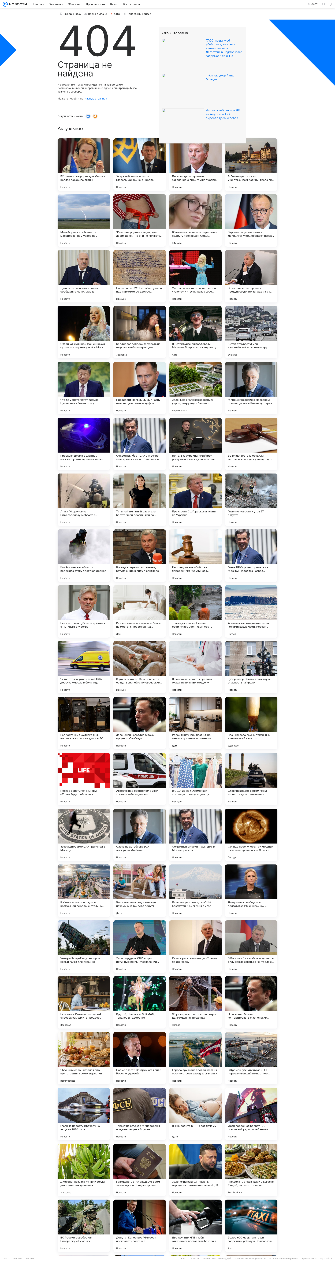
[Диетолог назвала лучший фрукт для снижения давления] (84, 1170)
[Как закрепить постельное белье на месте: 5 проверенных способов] (139, 611)
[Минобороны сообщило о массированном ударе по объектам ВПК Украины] (84, 220)
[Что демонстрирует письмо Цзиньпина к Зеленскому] (84, 388)
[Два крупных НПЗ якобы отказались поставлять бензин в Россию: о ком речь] (195, 1226)
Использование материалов (283, 1258)
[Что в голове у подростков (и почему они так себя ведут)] (139, 890)
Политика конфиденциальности (250, 1258)
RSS (183, 1258)
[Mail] (5, 4)
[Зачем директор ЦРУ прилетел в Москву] (84, 835)
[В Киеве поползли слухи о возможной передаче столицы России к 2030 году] (84, 890)
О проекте (194, 1258)
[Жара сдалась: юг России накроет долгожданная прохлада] (195, 1002)
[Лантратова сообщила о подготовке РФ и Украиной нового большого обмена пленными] (251, 890)
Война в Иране (97, 14)
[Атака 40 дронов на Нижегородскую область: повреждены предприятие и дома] (84, 500)
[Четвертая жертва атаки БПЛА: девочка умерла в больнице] (84, 667)
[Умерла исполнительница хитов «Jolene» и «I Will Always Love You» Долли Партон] (195, 276)
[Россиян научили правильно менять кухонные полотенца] (195, 723)
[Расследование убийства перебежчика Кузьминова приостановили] (195, 555)
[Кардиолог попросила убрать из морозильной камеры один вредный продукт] (139, 332)
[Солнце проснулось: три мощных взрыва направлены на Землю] (251, 835)
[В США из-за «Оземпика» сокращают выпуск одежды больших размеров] (195, 779)
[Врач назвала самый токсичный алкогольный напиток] (251, 723)
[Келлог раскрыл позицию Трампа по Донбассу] (195, 946)
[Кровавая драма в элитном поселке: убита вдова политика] (84, 444)
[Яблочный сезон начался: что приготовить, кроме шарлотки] (84, 1058)
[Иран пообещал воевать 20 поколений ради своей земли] (251, 1114)
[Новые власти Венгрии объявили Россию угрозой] (139, 1058)
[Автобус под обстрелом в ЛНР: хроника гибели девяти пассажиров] (139, 779)
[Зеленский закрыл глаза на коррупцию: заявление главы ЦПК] (195, 1170)
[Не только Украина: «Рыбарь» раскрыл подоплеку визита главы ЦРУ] (195, 444)
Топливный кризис (139, 14)
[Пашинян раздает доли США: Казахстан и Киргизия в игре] (195, 890)
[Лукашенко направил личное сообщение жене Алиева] (84, 276)
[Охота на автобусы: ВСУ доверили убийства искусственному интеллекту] (139, 835)
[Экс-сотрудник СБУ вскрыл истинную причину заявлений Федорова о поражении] (139, 946)
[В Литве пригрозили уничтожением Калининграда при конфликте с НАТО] (251, 164)
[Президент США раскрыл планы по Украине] (195, 500)
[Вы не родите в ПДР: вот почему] (195, 1114)
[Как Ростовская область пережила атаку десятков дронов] (84, 555)
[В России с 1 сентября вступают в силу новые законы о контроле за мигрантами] (251, 946)
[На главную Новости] (17, 4)
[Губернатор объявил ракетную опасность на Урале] (251, 667)
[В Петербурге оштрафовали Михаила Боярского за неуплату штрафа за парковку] (195, 332)
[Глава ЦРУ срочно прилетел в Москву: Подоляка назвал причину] (251, 555)
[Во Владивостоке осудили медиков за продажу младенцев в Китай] (251, 444)
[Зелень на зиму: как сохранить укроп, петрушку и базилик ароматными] (195, 388)
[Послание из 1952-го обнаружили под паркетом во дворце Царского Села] (139, 276)
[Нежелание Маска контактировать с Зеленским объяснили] (251, 1002)
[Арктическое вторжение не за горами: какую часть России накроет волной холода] (251, 611)
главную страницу (95, 98)
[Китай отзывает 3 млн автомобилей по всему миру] (251, 332)
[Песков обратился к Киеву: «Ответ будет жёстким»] (84, 779)
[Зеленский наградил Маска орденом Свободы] (139, 723)
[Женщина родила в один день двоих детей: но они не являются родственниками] (139, 220)
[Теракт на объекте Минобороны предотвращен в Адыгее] (139, 1114)
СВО (117, 14)
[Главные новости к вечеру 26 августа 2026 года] (84, 1114)
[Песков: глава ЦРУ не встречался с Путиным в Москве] (84, 611)
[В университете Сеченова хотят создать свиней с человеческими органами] (139, 667)
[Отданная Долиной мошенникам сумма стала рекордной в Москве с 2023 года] (84, 332)
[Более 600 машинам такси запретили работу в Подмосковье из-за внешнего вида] (251, 1226)
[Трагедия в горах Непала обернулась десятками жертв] (195, 611)
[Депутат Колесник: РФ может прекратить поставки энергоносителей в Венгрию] (139, 1226)
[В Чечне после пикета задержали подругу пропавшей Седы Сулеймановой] (195, 220)
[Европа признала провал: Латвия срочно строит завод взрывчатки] (195, 1058)
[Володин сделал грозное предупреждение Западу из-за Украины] (251, 276)
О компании (16, 1258)
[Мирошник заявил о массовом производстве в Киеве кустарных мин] (251, 388)
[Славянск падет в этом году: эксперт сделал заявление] (251, 779)
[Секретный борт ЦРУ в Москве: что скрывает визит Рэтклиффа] (139, 444)
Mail (5, 1258)
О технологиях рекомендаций (216, 1258)
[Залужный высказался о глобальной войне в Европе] (139, 164)
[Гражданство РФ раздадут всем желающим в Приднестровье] (139, 1170)
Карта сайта (326, 1258)
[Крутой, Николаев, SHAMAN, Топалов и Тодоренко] (139, 1002)
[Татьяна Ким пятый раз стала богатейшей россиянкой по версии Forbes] (139, 500)
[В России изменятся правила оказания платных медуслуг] (195, 667)
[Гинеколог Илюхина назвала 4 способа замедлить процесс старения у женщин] (84, 1002)
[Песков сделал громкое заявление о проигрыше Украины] (195, 164)
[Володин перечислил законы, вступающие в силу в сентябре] (139, 555)
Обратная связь (309, 1258)
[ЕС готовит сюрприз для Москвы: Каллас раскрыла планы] (84, 164)
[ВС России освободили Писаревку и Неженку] (84, 1226)
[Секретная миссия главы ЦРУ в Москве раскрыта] (195, 835)
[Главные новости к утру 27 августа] (251, 500)
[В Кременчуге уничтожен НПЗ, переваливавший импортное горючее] (251, 1058)
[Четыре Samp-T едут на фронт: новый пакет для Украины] (84, 946)
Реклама (29, 1258)
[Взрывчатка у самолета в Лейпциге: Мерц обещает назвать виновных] (251, 220)
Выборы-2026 (72, 14)
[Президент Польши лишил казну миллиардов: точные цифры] (139, 388)
